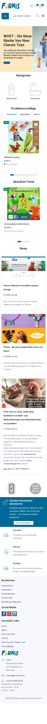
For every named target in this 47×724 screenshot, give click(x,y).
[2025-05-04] (5, 429)
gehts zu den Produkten (16, 468)
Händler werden (24, 16)
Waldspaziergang (11, 157)
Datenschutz (7, 585)
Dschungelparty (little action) (16, 224)
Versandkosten (8, 593)
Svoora (5, 638)
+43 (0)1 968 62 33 (14, 681)
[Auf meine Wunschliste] (6, 145)
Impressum (7, 589)
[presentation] (4, 92)
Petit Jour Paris (8, 634)
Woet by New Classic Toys (13, 642)
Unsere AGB (7, 598)
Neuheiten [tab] (12, 114)
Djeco (4, 630)
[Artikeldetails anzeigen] (6, 139)
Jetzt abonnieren (23, 523)
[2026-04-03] (5, 356)
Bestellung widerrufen (11, 602)
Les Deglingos (8, 646)
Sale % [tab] (37, 114)
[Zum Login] (31, 6)
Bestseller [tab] (25, 114)
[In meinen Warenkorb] (6, 133)
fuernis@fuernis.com (15, 675)
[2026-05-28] (5, 294)
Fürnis (4, 626)
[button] (2, 45)
